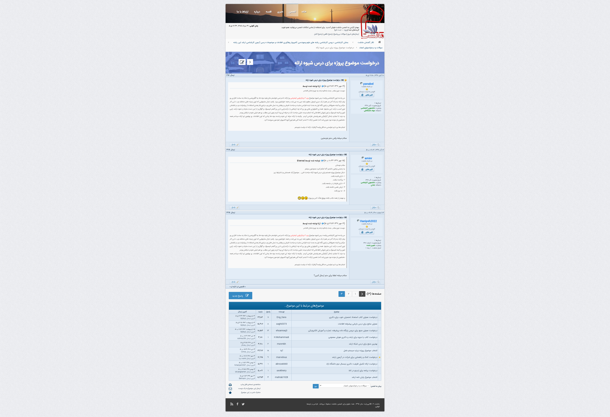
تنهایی (377, 406)
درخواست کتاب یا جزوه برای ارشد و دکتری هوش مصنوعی (352, 337)
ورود (345, 30)
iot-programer (240, 371)
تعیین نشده (370, 245)
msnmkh (281, 344)
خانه (304, 12)
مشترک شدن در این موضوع (251, 392)
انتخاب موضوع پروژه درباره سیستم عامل (360, 350)
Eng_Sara (281, 317)
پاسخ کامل (318, 34)
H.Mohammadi (281, 337)
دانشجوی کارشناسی (368, 108)
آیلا (281, 350)
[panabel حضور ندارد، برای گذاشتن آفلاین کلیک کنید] (361, 84)
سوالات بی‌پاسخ (340, 34)
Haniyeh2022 (368, 221)
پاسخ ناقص (328, 34)
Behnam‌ (242, 378)
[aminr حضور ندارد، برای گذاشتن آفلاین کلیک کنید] (363, 158)
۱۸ (268, 350)
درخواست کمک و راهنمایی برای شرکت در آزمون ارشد (354, 357)
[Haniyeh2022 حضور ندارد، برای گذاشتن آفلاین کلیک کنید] (358, 221)
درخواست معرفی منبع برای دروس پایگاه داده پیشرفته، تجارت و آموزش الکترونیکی (342, 330)
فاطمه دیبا (242, 358)
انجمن (292, 12)
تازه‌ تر (233, 286)
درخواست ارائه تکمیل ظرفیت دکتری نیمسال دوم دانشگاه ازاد (351, 364)
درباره (257, 12)
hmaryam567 (240, 365)
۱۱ (268, 317)
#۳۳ (228, 212)
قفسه (268, 12)
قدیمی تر (240, 286)
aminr (368, 158)
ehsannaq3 (281, 330)
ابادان (373, 185)
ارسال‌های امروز (353, 34)
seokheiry (281, 370)
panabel (368, 84)
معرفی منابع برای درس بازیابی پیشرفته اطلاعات (357, 324)
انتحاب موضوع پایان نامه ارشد (364, 377)
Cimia (243, 351)
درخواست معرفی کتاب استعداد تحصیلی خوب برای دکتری (353, 317)
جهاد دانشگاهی (369, 110)
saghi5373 (281, 324)
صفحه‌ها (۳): (373, 294)
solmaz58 (241, 338)
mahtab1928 (281, 377)
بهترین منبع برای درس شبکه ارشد (363, 344)
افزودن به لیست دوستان (367, 91)
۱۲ (268, 330)
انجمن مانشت (337, 404)
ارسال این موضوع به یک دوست (249, 388)
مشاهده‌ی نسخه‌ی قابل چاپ (251, 384)
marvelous (281, 357)
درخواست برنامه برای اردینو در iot (363, 370)
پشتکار (243, 345)
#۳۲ (228, 149)
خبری (280, 12)
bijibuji (243, 318)
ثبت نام (338, 30)
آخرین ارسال (251, 318)
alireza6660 (282, 364)
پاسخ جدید (239, 296)
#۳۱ (228, 75)
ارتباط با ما (242, 12)
